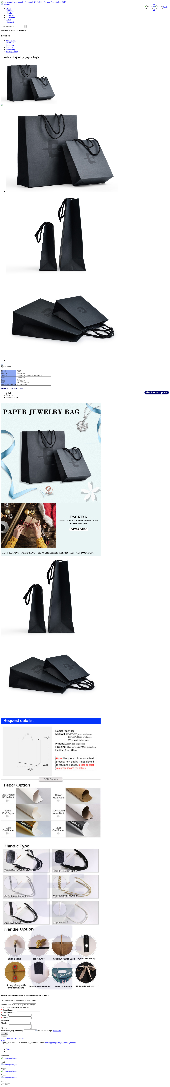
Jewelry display (12, 52)
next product (20, 1038)
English (166, 7)
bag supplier (50, 1043)
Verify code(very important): (12, 1030)
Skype (8, 1049)
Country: (4, 1015)
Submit (4, 1033)
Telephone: (5, 1020)
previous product (7, 1038)
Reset (4, 1036)
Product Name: (7, 1005)
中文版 (154, 7)
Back (3, 1040)
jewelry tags (10, 49)
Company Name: (8, 1012)
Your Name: (7, 1010)
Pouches (9, 47)
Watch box (10, 43)
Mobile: (4, 1023)
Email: (4, 1018)
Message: (4, 1028)
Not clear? (57, 1030)
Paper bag (10, 45)
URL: (3, 1007)
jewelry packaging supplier (65, 1043)
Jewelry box (11, 40)
